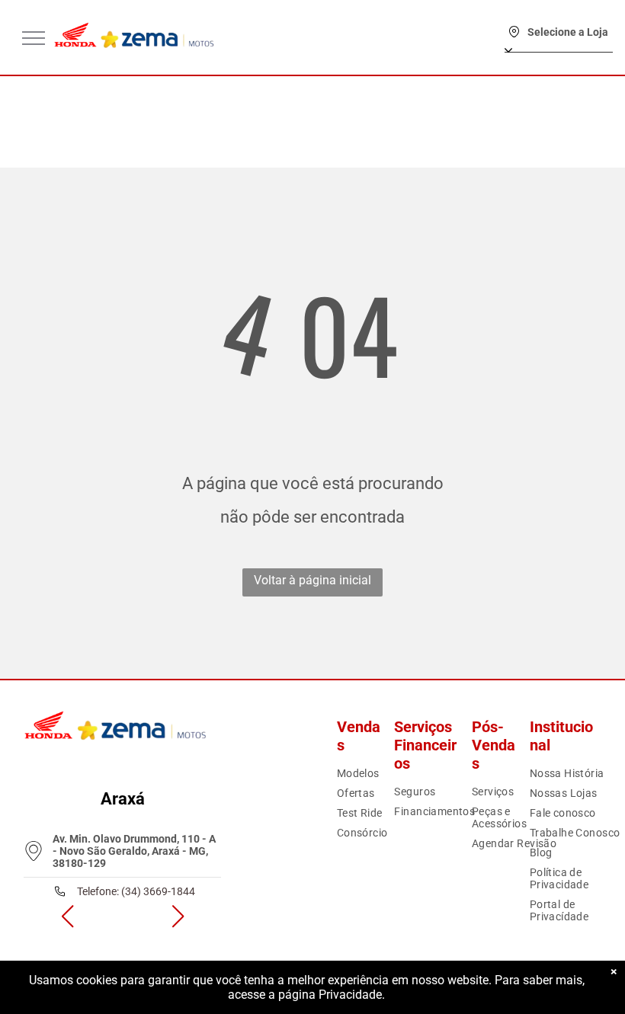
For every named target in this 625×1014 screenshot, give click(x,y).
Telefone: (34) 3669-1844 (136, 891)
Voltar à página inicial (312, 580)
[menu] (33, 38)
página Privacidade (330, 994)
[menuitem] (385, 773)
